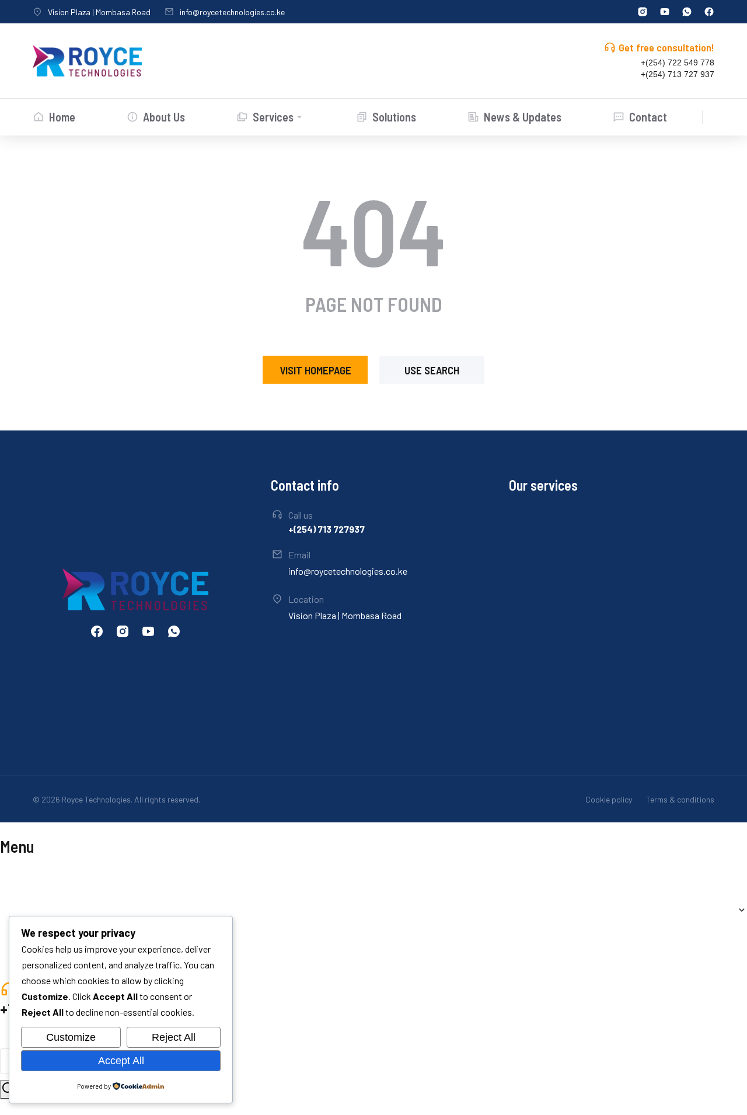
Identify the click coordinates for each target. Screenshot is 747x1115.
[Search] (8, 1089)
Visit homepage (315, 370)
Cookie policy (608, 799)
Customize (71, 1037)
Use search (431, 370)
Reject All (174, 1037)
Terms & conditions (680, 799)
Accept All (121, 1061)
